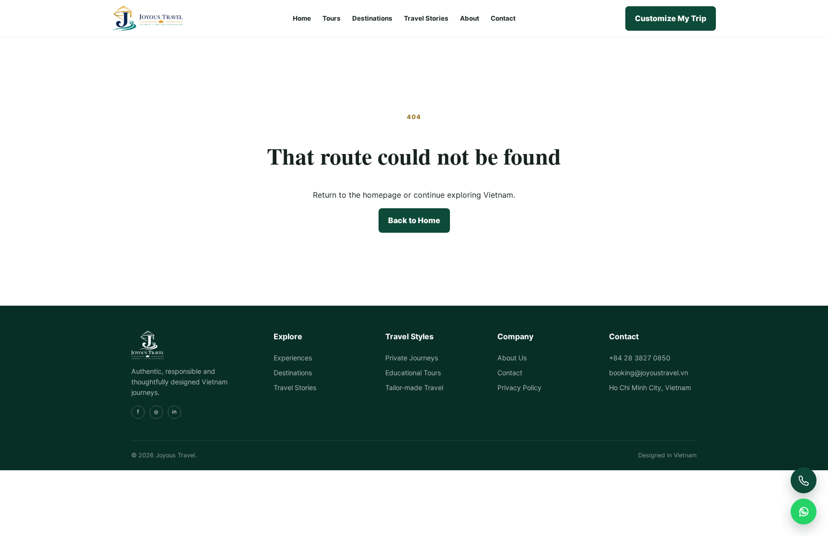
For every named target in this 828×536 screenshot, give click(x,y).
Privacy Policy (519, 387)
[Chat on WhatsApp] (803, 511)
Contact (503, 18)
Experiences (293, 358)
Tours (331, 18)
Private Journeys (411, 358)
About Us (512, 358)
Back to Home (414, 220)
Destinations (372, 18)
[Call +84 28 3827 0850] (803, 480)
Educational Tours (413, 373)
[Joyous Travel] (147, 19)
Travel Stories (426, 18)
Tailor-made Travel (414, 387)
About (469, 18)
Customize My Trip (670, 18)
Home (302, 18)
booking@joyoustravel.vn (648, 373)
